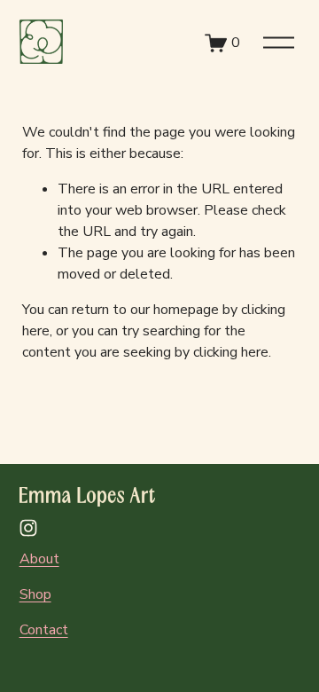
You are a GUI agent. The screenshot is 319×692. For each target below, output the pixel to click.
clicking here (230, 352)
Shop (35, 594)
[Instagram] (28, 528)
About (39, 559)
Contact (43, 630)
